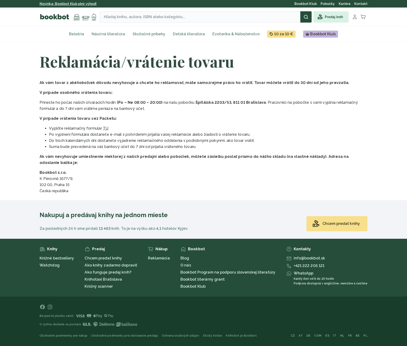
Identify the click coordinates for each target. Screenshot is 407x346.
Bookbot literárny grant (202, 279)
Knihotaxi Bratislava (103, 279)
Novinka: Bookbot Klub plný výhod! (68, 4)
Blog (184, 258)
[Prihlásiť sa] (354, 17)
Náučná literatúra (108, 34)
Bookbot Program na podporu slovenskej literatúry (227, 272)
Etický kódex (212, 335)
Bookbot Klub (193, 286)
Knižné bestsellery (57, 258)
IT (334, 335)
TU (106, 128)
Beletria (76, 34)
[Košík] (363, 17)
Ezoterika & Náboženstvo (236, 34)
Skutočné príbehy (149, 34)
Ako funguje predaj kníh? (108, 272)
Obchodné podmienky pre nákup (63, 335)
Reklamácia (159, 258)
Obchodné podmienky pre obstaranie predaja (124, 335)
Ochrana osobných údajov (180, 335)
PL (365, 335)
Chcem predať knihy (103, 258)
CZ (293, 335)
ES (327, 335)
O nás (185, 265)
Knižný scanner (99, 286)
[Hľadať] (306, 17)
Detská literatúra (189, 34)
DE (308, 335)
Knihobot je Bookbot (241, 335)
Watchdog (50, 265)
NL (342, 335)
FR (350, 335)
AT (301, 335)
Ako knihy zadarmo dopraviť (111, 265)
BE (358, 335)
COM (318, 335)
